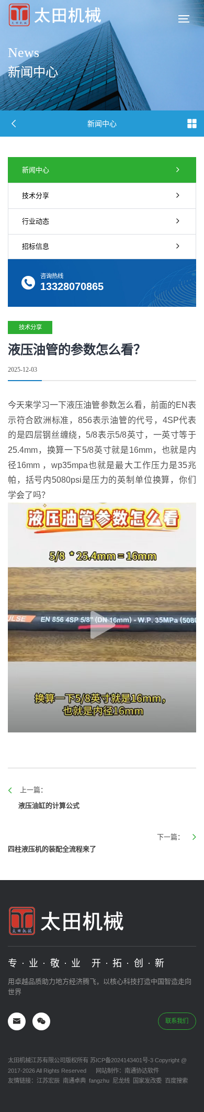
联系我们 (176, 1021)
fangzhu (99, 1080)
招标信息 (35, 246)
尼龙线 (121, 1080)
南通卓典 (74, 1080)
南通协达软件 (141, 1070)
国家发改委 (147, 1080)
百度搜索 (176, 1080)
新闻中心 (35, 170)
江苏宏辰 (48, 1080)
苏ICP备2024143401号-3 (120, 1060)
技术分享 (35, 195)
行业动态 (35, 221)
